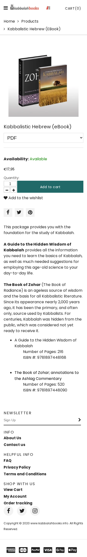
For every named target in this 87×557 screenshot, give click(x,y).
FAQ (7, 460)
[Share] (8, 212)
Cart (73, 8)
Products (29, 21)
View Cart (13, 489)
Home (9, 21)
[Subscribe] (79, 420)
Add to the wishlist (25, 198)
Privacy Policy (17, 467)
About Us (12, 437)
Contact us (14, 444)
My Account (15, 496)
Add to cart (50, 187)
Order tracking (18, 503)
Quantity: (11, 177)
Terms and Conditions (25, 474)
